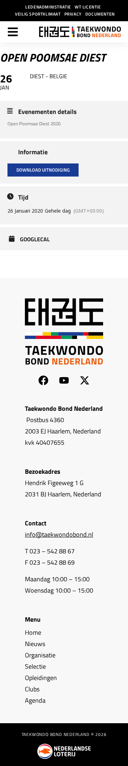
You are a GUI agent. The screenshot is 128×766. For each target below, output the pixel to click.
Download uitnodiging (43, 169)
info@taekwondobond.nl (59, 534)
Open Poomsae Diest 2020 (33, 123)
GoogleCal (35, 239)
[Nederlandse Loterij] (64, 751)
